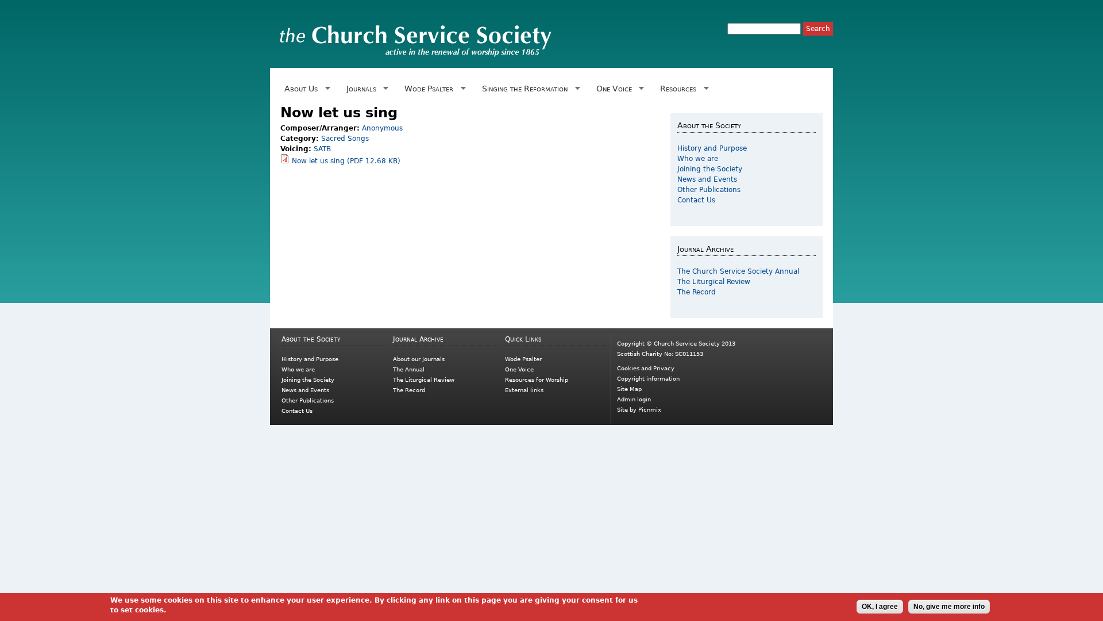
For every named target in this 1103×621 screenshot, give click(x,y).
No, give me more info (949, 607)
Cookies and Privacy (645, 368)
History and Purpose (712, 148)
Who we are (697, 159)
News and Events (707, 179)
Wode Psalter (426, 89)
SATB (322, 149)
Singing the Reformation (523, 89)
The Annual (409, 369)
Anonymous (382, 128)
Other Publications (709, 190)
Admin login (634, 399)
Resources (676, 89)
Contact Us (696, 200)
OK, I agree (880, 607)
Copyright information (648, 378)
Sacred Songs (345, 139)
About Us (299, 89)
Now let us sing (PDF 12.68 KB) (346, 161)
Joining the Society (709, 169)
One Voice (611, 89)
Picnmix (649, 410)
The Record (696, 292)
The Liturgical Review (713, 282)
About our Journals (419, 359)
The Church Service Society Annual (738, 271)
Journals (359, 89)
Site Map (629, 389)
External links (524, 390)
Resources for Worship (536, 380)
